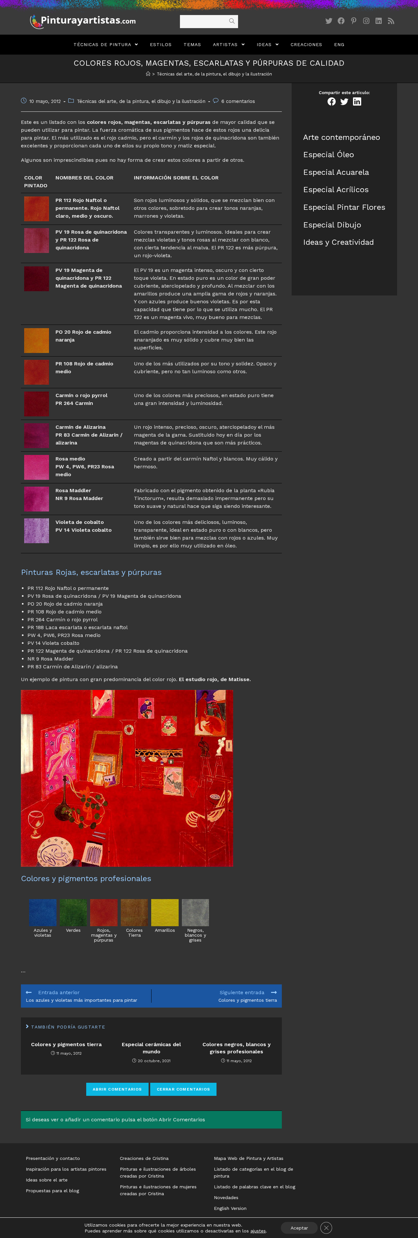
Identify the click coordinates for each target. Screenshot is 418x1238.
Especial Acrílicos (336, 189)
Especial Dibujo (332, 224)
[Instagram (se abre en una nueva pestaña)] (366, 21)
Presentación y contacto (53, 1158)
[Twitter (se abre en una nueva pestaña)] (329, 21)
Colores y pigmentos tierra (66, 1044)
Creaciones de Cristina (144, 1158)
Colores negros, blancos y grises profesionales (236, 1048)
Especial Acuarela (336, 172)
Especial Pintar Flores (344, 207)
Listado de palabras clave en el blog (254, 1186)
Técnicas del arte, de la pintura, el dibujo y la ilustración (141, 101)
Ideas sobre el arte (47, 1179)
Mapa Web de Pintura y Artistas (248, 1158)
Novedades (226, 1197)
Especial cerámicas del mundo (151, 1048)
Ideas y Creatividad (338, 242)
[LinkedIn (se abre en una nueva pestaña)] (378, 21)
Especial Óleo (328, 154)
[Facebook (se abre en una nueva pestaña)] (341, 21)
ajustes (258, 1230)
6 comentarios (238, 101)
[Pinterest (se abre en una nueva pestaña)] (353, 21)
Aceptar (299, 1227)
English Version (230, 1208)
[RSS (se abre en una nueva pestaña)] (391, 21)
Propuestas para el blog (52, 1190)
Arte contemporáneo (341, 137)
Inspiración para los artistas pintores (66, 1169)
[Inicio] (148, 74)
